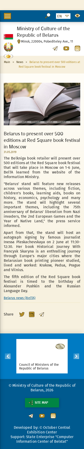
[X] (22, 314)
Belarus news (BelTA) (19, 298)
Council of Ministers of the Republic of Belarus (39, 366)
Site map (41, 403)
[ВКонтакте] (32, 314)
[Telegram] (41, 314)
